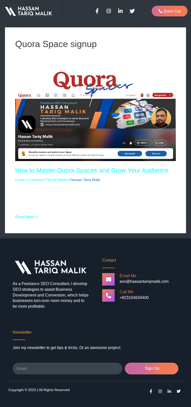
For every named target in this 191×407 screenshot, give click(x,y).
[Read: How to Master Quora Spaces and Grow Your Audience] (95, 116)
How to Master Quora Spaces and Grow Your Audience (91, 170)
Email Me (128, 276)
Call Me (126, 292)
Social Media (57, 180)
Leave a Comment (29, 180)
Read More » (26, 216)
